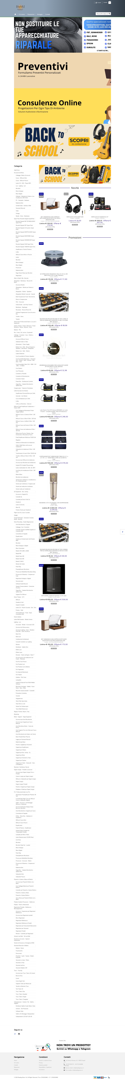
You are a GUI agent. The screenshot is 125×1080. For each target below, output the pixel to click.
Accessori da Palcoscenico (22, 627)
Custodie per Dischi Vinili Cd (23, 499)
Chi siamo (22, 14)
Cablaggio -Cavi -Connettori (22, 527)
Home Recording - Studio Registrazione (23, 522)
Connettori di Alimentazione (22, 376)
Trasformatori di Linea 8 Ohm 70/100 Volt (26, 453)
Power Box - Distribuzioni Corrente (24, 381)
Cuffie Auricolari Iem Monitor (21, 390)
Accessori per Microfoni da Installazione (26, 462)
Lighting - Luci (17, 622)
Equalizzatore (19, 536)
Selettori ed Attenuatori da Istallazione (25, 442)
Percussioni (19, 953)
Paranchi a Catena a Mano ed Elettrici (23, 879)
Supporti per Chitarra (21, 750)
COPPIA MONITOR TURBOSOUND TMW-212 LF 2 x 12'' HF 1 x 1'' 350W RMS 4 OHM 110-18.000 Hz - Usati (54, 458)
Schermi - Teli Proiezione (22, 1008)
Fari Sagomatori (20, 669)
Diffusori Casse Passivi (21, 822)
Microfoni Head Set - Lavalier (23, 845)
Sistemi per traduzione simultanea (24, 486)
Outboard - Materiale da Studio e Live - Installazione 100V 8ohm (25, 197)
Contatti (47, 14)
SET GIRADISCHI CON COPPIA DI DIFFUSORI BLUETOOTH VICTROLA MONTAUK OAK (50, 218)
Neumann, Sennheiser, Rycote (21, 767)
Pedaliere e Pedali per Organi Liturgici (25, 789)
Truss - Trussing (18, 970)
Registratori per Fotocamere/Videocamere (26, 925)
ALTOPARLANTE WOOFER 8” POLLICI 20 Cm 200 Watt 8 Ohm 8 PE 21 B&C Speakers (54, 274)
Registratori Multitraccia (21, 920)
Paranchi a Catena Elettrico (22, 895)
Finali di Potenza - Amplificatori (23, 828)
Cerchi (17, 978)
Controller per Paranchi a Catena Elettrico (26, 890)
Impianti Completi (20, 605)
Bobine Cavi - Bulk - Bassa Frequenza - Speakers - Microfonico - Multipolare (25, 347)
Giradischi (18, 502)
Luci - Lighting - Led (21, 186)
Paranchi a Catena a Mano (22, 892)
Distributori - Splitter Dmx (22, 647)
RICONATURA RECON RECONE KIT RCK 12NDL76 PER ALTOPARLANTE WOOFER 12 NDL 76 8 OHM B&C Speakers (54, 320)
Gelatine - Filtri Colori (21, 677)
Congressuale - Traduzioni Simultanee (23, 388)
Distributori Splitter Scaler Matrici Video (25, 1006)
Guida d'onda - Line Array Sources (24, 304)
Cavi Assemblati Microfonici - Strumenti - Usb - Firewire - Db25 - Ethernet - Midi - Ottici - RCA (26, 360)
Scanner (18, 696)
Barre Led (18, 636)
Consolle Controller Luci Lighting (24, 641)
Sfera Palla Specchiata (21, 701)
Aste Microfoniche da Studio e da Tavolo (26, 734)
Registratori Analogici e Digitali (23, 578)
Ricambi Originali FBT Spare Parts (24, 225)
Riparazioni (30, 14)
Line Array (18, 839)
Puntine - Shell (19, 610)
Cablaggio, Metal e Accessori (23, 175)
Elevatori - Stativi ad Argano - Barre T (25, 655)
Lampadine (18, 680)
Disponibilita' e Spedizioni (45, 1067)
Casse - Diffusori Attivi (21, 178)
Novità (75, 187)
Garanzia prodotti (43, 1065)
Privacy (41, 1062)
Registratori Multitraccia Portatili (24, 923)
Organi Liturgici (19, 781)
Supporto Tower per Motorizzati (23, 983)
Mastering (16, 714)
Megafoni (18, 440)
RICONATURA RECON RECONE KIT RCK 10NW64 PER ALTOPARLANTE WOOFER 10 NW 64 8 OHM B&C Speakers (54, 551)
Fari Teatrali (19, 674)
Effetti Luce (19, 649)
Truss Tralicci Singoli (21, 996)
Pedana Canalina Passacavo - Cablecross (24, 902)
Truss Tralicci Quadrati (21, 994)
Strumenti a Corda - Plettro (22, 960)
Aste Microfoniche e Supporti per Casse (25, 810)
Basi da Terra (19, 975)
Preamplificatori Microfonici (22, 569)
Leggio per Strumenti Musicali (23, 739)
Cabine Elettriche (20, 353)
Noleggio (40, 14)
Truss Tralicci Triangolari (22, 999)
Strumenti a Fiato (20, 962)
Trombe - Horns (19, 316)
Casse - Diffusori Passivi (22, 180)
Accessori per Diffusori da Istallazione (25, 460)
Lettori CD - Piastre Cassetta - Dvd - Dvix (26, 607)
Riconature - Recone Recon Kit (23, 309)
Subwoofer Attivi (20, 874)
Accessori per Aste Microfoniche (24, 719)
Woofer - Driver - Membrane (22, 216)
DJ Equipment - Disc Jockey (21, 491)
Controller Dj (19, 497)
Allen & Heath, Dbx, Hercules (21, 278)
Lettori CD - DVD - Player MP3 (23, 183)
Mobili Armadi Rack (20, 742)
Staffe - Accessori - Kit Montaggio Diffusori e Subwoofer (24, 803)
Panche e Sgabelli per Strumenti (24, 744)
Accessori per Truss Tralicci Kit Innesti (25, 973)
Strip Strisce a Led (20, 703)
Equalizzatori (19, 825)
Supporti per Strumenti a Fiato (23, 757)
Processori (18, 267)
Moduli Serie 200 (20, 556)
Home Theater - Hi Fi (19, 597)
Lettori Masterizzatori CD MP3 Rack (25, 837)
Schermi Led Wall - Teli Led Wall (22, 936)
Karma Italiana (17, 617)
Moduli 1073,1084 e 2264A (22, 551)
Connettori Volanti (20, 378)
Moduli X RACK (20, 561)
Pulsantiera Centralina (21, 693)
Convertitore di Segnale (21, 533)
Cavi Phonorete (19, 371)
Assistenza (41, 1069)
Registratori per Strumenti (22, 928)
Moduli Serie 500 (20, 558)
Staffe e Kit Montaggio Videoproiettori (25, 1014)
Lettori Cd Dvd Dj (20, 504)
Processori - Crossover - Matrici (23, 861)
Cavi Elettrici (19, 368)
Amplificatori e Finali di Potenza (23, 249)
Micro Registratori (20, 918)
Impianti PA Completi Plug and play (24, 465)
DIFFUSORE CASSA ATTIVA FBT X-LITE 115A (53, 595)
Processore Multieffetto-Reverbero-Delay (26, 571)
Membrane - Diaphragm (21, 307)
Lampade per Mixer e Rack (22, 834)
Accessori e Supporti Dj (21, 494)
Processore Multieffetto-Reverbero (24, 858)
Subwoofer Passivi (20, 876)
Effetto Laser (19, 652)
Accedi (99, 2)
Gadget (16, 515)
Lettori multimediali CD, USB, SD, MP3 (25, 467)
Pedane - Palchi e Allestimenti (21, 904)
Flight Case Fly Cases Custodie (22, 512)
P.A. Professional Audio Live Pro (22, 792)
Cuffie (17, 252)
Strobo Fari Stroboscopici (22, 706)
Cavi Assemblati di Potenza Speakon (25, 356)
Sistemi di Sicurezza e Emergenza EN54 (24, 943)
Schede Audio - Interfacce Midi (23, 205)
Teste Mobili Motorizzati (22, 709)
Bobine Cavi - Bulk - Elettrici (23, 351)
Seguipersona (19, 698)
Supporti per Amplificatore (22, 747)
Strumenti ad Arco (20, 965)
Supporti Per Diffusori (21, 594)
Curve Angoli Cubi (20, 981)
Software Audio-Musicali (22, 583)
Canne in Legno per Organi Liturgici (24, 776)
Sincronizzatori (19, 581)
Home (15, 1060)
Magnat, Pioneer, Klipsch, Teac (21, 711)
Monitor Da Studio (20, 564)
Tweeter (18, 319)
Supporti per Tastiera (21, 760)
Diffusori (18, 599)
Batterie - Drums (20, 948)
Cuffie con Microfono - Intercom (23, 404)
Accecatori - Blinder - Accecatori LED (25, 624)
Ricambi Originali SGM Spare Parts (24, 244)
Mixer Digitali (19, 193)
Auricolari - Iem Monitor (21, 396)
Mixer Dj (18, 507)
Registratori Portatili (21, 931)
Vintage (18, 213)
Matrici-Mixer (19, 474)
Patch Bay (18, 566)
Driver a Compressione (21, 299)
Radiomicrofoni (19, 203)
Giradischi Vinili (19, 602)
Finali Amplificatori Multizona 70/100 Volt (26, 437)
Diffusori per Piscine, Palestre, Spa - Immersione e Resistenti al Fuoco (25, 434)
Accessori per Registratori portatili (24, 915)
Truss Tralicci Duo (20, 991)
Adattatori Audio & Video (22, 341)
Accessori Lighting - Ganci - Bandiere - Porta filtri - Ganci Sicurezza (25, 630)
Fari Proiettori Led (20, 664)
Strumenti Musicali (20, 208)
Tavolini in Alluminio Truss (22, 986)
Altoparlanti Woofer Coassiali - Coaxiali (25, 294)
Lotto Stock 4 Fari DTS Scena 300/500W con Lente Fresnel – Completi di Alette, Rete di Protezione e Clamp (54, 411)
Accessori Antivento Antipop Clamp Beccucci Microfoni (24, 807)
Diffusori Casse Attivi (21, 820)
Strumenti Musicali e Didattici (21, 945)
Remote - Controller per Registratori (24, 933)
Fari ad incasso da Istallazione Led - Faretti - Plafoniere (25, 658)
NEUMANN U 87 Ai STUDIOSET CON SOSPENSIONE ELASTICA (53, 503)
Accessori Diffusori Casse (22, 339)
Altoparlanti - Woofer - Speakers (24, 291)
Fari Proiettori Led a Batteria (23, 666)
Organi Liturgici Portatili (21, 784)
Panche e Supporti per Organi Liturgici (25, 786)
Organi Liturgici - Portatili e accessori (23, 769)
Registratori (18, 275)
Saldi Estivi (17, 170)
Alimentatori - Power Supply (23, 344)
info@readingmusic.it (78, 1068)
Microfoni (18, 188)
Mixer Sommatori (20, 548)
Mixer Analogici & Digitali (22, 545)
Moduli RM (18, 553)
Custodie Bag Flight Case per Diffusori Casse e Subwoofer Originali (25, 799)
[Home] (15, 15)
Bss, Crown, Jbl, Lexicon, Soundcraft (23, 332)
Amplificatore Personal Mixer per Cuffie (25, 393)
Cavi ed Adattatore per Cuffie (23, 398)
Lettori (17, 257)
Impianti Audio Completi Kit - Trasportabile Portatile (23, 831)
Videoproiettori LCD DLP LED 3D (24, 1016)
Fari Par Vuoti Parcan (21, 661)
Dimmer (18, 644)
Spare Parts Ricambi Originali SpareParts (24, 218)
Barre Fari (18, 634)
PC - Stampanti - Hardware (22, 200)
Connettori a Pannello (21, 373)
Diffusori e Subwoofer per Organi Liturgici (26, 779)
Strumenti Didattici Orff (21, 968)
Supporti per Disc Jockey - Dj (23, 752)
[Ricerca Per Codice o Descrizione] (109, 13)
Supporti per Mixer (20, 755)
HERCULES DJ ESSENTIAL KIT (99, 217)
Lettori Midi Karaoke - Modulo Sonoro (23, 619)
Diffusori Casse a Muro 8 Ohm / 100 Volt (26, 418)
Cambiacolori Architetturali (22, 639)
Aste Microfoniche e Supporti (23, 524)
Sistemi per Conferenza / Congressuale (25, 483)
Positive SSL (62, 1040)
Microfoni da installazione (22, 477)
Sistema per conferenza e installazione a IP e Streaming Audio (26, 480)
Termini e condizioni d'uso (45, 1060)
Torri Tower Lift (19, 989)
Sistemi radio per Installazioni (23, 489)
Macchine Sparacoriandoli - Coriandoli (25, 690)
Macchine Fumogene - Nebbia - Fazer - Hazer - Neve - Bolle (25, 687)
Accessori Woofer (20, 285)
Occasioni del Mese (19, 172)
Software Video (19, 1011)
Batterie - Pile (17, 329)
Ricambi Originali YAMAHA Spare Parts (25, 246)
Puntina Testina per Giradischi (23, 510)
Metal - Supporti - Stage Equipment (22, 716)
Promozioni (75, 237)
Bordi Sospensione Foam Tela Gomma (25, 296)
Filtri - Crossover (20, 302)
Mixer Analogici (19, 191)
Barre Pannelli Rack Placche (23, 736)
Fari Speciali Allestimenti (22, 672)
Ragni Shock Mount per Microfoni (24, 273)
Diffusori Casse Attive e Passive (24, 254)
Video (17, 210)
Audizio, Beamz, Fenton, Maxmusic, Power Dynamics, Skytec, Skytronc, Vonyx (24, 326)
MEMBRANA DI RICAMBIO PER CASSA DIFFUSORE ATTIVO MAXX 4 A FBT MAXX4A (54, 366)
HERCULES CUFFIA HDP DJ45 (74, 217)
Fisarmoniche (19, 950)
